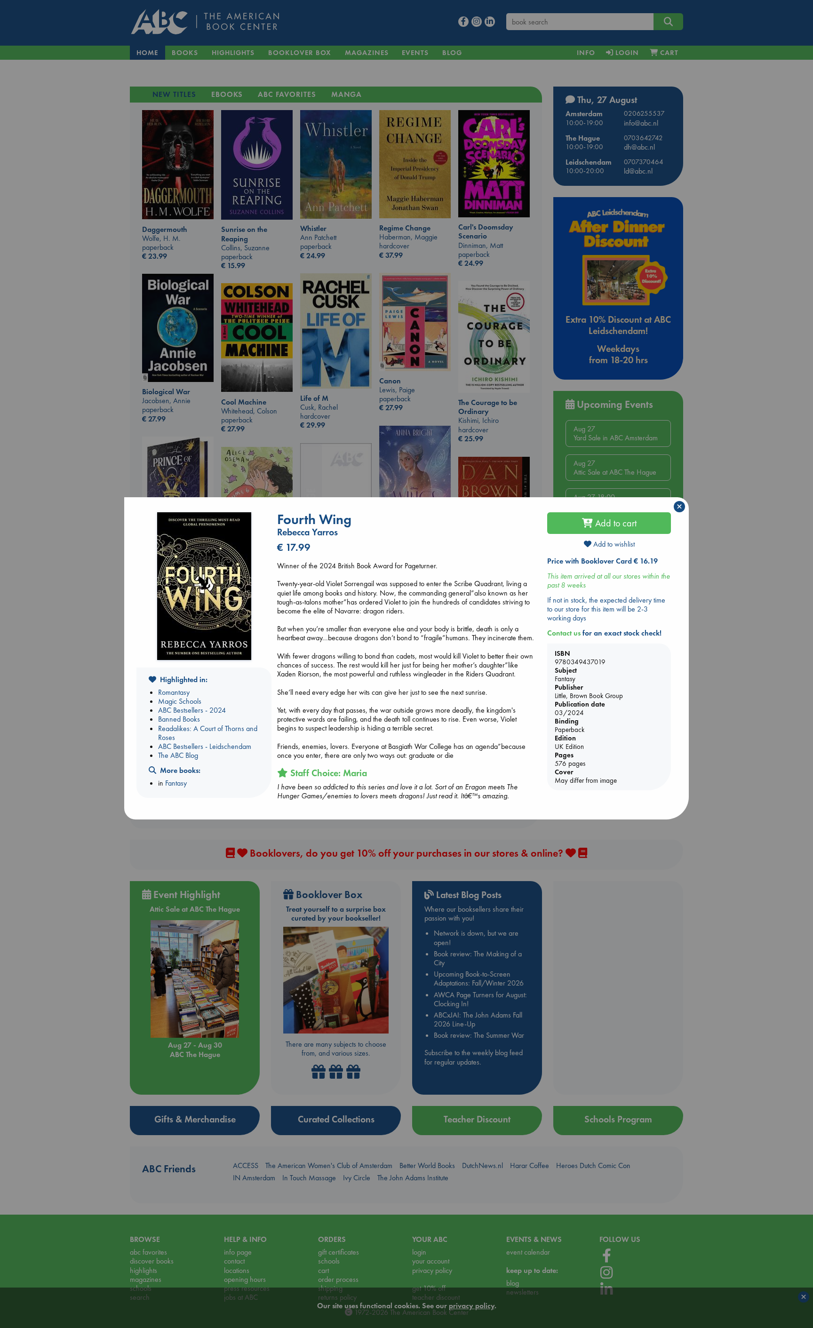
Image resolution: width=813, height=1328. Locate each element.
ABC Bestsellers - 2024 (192, 710)
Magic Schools (179, 701)
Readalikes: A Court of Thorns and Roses (207, 733)
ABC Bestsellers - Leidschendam (204, 746)
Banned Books (179, 719)
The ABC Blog (178, 755)
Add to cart (615, 523)
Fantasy (176, 783)
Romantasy (174, 692)
